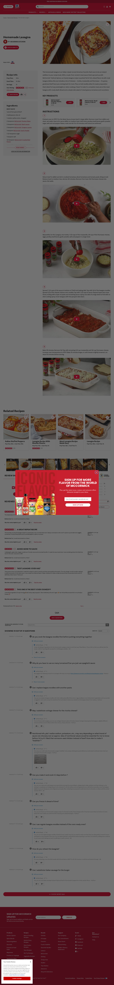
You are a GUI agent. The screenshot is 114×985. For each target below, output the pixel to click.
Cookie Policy (12, 975)
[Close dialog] (96, 472)
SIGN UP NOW (78, 505)
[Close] (30, 962)
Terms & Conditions (20, 975)
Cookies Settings (17, 978)
